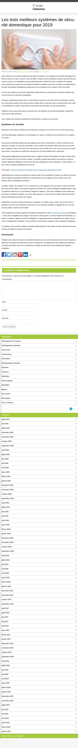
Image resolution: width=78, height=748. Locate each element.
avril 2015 (5, 718)
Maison (4, 389)
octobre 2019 (7, 494)
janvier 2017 (6, 639)
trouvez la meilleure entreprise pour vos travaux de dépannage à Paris (36, 170)
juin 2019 (5, 512)
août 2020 (5, 450)
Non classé (6, 394)
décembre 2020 (7, 432)
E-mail (5, 310)
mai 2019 (5, 516)
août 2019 (5, 503)
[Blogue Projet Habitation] (39, 8)
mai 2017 (5, 621)
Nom (4, 302)
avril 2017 (5, 626)
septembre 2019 (8, 498)
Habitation (5, 376)
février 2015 (6, 727)
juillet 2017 (6, 613)
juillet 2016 (6, 665)
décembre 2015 (7, 696)
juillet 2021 (6, 428)
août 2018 (5, 555)
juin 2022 (5, 424)
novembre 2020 (7, 437)
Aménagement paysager (11, 345)
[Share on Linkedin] (25, 254)
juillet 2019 (6, 507)
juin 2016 (5, 670)
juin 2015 (5, 709)
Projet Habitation (23, 71)
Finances (5, 372)
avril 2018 (5, 573)
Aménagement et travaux (11, 341)
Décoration (6, 359)
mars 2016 (5, 683)
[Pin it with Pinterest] (20, 254)
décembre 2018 (7, 538)
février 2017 (6, 635)
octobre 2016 (7, 652)
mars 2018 (5, 577)
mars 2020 (5, 472)
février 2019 (6, 529)
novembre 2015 (7, 701)
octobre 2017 (7, 599)
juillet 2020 (6, 454)
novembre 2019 (7, 489)
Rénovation (6, 398)
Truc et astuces (44, 71)
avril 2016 (5, 679)
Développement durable (11, 363)
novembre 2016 (7, 648)
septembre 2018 (8, 551)
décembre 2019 (7, 485)
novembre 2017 (7, 595)
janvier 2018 (6, 586)
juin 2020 (5, 459)
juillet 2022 (6, 419)
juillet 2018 (6, 560)
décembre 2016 (7, 643)
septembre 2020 (8, 446)
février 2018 (6, 582)
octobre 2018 (7, 547)
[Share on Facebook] (4, 254)
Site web (5, 318)
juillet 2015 (6, 705)
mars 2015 (5, 722)
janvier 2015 (6, 731)
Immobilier (6, 385)
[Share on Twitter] (9, 254)
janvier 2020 (6, 481)
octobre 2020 (7, 441)
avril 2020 (5, 467)
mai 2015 (5, 714)
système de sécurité (60, 213)
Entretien (5, 367)
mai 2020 (5, 463)
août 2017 (5, 608)
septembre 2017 (8, 604)
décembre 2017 (7, 591)
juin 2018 (5, 564)
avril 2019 (5, 520)
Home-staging (7, 381)
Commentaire (7, 279)
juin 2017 (5, 617)
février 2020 (6, 476)
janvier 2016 (6, 692)
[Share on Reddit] (14, 254)
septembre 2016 (8, 657)
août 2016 (5, 661)
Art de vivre (6, 350)
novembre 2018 (7, 542)
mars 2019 (5, 525)
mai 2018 (5, 569)
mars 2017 (5, 630)
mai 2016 (5, 674)
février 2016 (6, 687)
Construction (7, 354)
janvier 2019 (6, 533)
